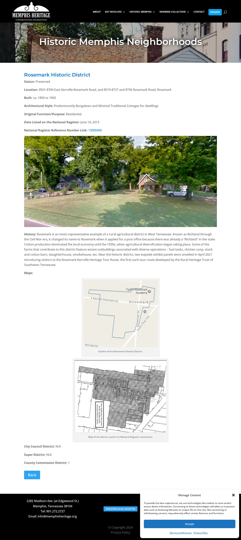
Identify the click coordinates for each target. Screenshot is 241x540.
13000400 (95, 130)
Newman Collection (172, 12)
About (97, 12)
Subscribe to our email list (120, 508)
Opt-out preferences (181, 532)
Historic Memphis (141, 12)
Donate (215, 12)
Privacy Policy (201, 532)
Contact (199, 12)
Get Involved (113, 12)
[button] (233, 495)
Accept (189, 524)
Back (32, 474)
